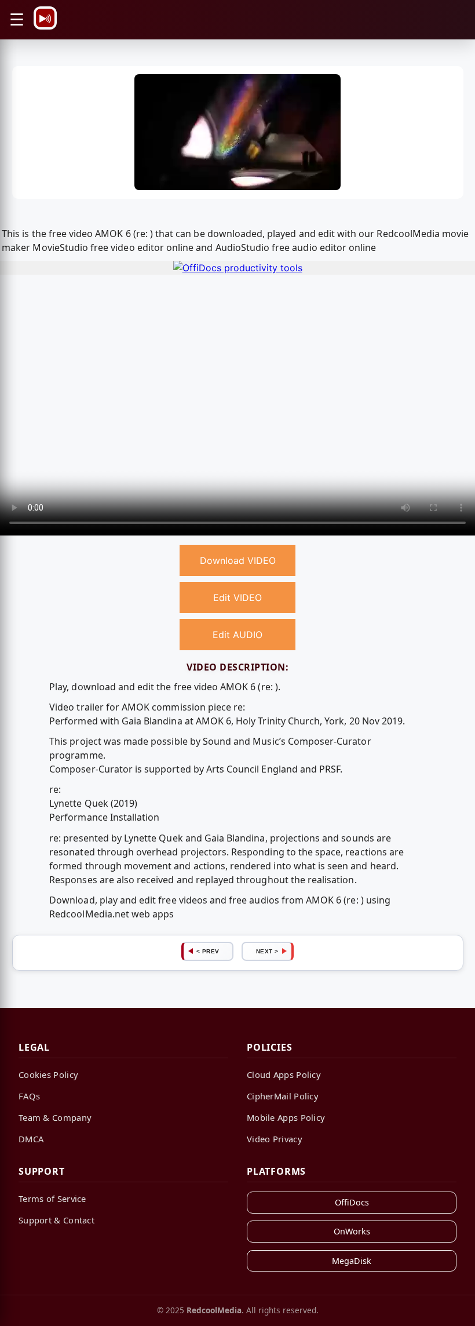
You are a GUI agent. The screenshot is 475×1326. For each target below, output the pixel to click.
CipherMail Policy (283, 1096)
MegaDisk (351, 1260)
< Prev (208, 951)
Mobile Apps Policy (286, 1117)
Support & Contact (56, 1220)
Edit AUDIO (237, 634)
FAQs (29, 1096)
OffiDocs (352, 1202)
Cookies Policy (48, 1074)
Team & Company (55, 1117)
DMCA (31, 1139)
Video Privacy (274, 1139)
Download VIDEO (238, 560)
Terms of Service (52, 1198)
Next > (267, 951)
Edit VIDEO (237, 597)
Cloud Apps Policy (284, 1074)
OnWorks (352, 1231)
